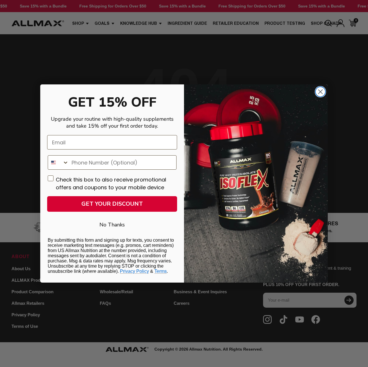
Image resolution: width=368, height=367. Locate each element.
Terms (160, 271)
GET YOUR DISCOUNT (112, 204)
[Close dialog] (320, 92)
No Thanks (112, 224)
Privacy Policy (134, 271)
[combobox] (58, 162)
